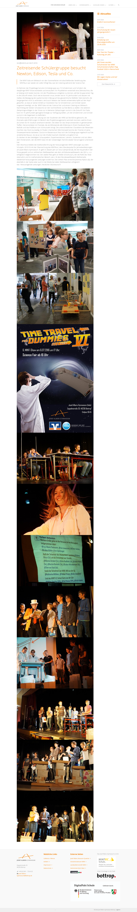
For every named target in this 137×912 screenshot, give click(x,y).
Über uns (71, 5)
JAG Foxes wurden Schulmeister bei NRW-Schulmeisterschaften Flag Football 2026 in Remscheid (108, 65)
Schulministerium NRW (77, 862)
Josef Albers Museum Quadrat (80, 858)
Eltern (111, 5)
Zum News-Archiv (108, 84)
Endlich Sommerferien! (106, 22)
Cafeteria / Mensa (49, 858)
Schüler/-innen (98, 5)
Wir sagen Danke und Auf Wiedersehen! (107, 78)
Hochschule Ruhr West (77, 868)
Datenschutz (48, 868)
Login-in (118, 909)
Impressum (47, 865)
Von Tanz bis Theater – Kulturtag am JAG (106, 53)
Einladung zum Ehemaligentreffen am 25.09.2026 (106, 42)
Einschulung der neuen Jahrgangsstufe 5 (106, 31)
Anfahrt (46, 862)
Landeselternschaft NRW (78, 865)
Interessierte (84, 5)
